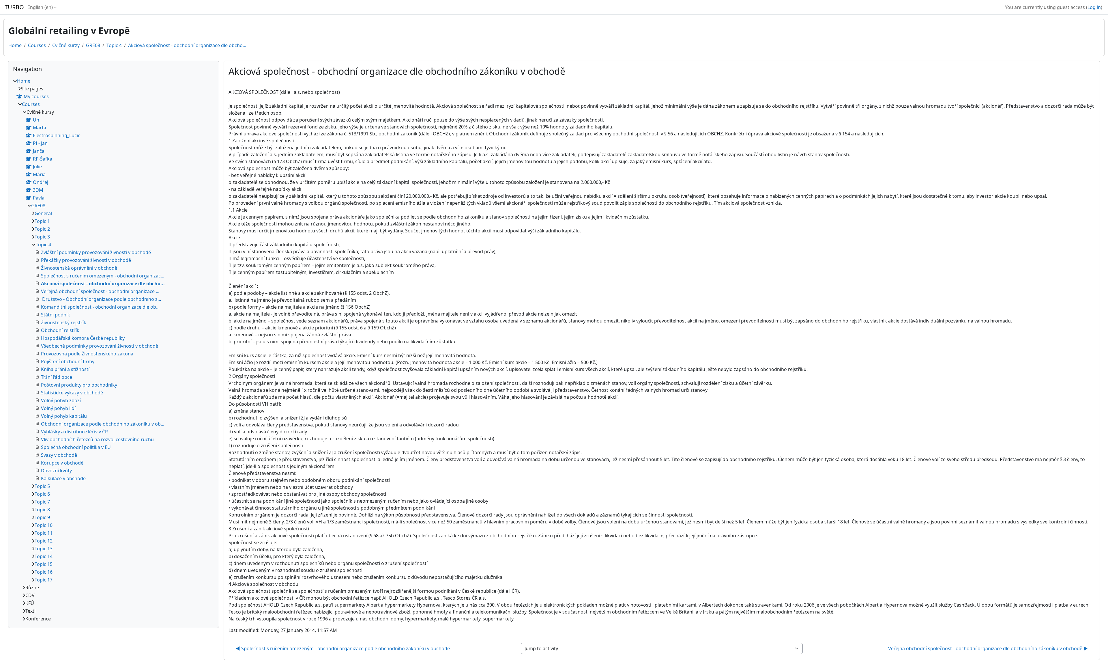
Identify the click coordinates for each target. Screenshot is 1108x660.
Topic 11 (44, 533)
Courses (37, 45)
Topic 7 (42, 502)
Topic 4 (114, 45)
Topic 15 (44, 564)
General (43, 213)
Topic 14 (44, 556)
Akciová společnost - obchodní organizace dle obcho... (187, 45)
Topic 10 (44, 525)
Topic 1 (42, 221)
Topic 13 (44, 548)
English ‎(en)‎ (40, 7)
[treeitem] (113, 349)
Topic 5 (42, 486)
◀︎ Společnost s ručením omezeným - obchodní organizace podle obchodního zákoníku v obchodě (343, 648)
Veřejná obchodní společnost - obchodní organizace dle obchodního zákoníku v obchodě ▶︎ (988, 648)
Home (15, 45)
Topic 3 (42, 237)
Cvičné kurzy (66, 45)
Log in (1094, 7)
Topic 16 (44, 572)
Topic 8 (42, 509)
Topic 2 (42, 229)
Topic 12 (44, 541)
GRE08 (93, 45)
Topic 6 (42, 494)
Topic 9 (42, 517)
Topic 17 (44, 580)
